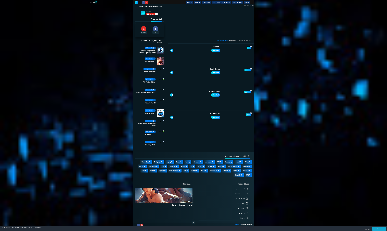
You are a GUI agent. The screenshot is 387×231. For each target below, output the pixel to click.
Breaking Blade (150, 144)
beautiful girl (213, 170)
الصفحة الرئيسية (240, 189)
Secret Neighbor (150, 61)
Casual (238, 162)
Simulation (197, 162)
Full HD (141, 166)
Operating (172, 166)
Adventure (208, 162)
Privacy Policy (216, 2)
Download (216, 50)
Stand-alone (145, 162)
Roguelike (246, 166)
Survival (210, 166)
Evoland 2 (216, 46)
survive (193, 170)
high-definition (173, 170)
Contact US (197, 2)
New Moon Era (215, 113)
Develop (220, 166)
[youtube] (146, 2)
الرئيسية (247, 2)
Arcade (183, 166)
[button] (379, 229)
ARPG (203, 170)
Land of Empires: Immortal (182, 205)
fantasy (200, 166)
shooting (225, 170)
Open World (152, 166)
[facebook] (143, 2)
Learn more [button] (367, 229)
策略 (247, 175)
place (162, 166)
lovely (152, 170)
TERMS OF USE (226, 2)
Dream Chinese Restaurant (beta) (146, 124)
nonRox (237, 225)
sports (235, 170)
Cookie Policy (206, 2)
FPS (185, 170)
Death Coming (215, 69)
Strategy (227, 162)
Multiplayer (157, 162)
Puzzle (178, 162)
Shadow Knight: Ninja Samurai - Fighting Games (147, 51)
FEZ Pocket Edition (149, 82)
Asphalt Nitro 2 (150, 113)
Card (186, 162)
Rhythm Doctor (150, 134)
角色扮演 (237, 175)
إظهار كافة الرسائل (223, 40)
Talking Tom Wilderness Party (146, 92)
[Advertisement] (211, 21)
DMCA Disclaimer (237, 2)
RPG (218, 162)
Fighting (161, 170)
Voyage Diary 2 (214, 91)
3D (191, 166)
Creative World (150, 102)
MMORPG (246, 170)
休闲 (143, 170)
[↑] (193, 222)
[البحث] (136, 2)
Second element (233, 166)
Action (247, 162)
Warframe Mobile (150, 71)
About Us (189, 2)
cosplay (168, 162)
